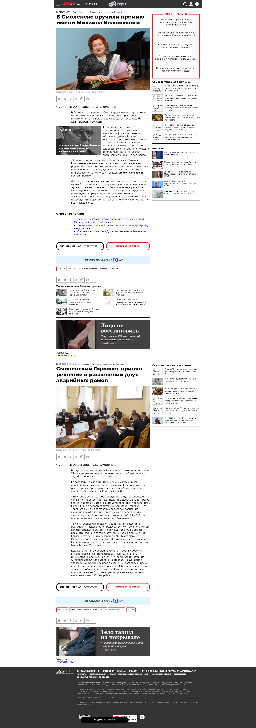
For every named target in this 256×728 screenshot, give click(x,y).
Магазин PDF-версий (161, 674)
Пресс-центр (108, 671)
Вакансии (133, 671)
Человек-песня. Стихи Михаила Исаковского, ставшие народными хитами (83, 292)
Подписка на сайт (97, 674)
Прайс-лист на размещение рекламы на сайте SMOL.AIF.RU (168, 671)
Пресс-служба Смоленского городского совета (78, 450)
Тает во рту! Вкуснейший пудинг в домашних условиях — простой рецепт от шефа (181, 390)
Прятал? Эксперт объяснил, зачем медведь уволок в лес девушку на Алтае (181, 371)
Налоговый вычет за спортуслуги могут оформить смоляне (176, 45)
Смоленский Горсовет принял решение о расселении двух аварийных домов (176, 22)
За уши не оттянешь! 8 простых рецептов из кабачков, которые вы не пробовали (182, 117)
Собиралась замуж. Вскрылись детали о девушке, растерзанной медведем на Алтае (180, 127)
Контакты (81, 674)
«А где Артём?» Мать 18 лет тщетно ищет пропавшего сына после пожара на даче (181, 137)
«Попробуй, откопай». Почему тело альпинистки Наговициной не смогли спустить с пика (181, 420)
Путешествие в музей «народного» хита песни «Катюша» (80, 301)
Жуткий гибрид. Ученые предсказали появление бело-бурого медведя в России (182, 410)
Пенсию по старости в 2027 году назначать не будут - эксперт (179, 192)
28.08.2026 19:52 (63, 364)
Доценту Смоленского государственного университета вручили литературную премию (131, 301)
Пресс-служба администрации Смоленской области (80, 92)
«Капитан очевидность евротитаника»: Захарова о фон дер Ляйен (180, 184)
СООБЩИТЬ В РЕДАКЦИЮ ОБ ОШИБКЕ (93, 677)
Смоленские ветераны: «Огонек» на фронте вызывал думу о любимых (84, 311)
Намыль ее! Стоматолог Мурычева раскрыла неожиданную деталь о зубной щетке (181, 400)
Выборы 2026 (180, 674)
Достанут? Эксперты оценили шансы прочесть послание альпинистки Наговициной (182, 88)
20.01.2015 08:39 (63, 12)
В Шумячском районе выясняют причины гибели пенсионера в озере (176, 57)
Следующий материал (104, 720)
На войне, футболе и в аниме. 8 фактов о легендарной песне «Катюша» (130, 292)
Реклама (121, 671)
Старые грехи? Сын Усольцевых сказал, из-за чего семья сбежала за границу (181, 107)
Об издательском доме (88, 671)
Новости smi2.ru (66, 355)
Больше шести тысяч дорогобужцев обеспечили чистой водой (176, 69)
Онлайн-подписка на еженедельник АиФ (129, 674)
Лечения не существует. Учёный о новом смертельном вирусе (180, 380)
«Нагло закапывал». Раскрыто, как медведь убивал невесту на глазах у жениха (181, 97)
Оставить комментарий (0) (128, 246)
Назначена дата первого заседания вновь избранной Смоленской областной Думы (109, 221)
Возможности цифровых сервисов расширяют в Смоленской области (176, 34)
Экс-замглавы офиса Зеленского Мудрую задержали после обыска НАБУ (180, 174)
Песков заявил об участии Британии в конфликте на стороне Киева (181, 163)
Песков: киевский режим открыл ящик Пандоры (179, 153)
